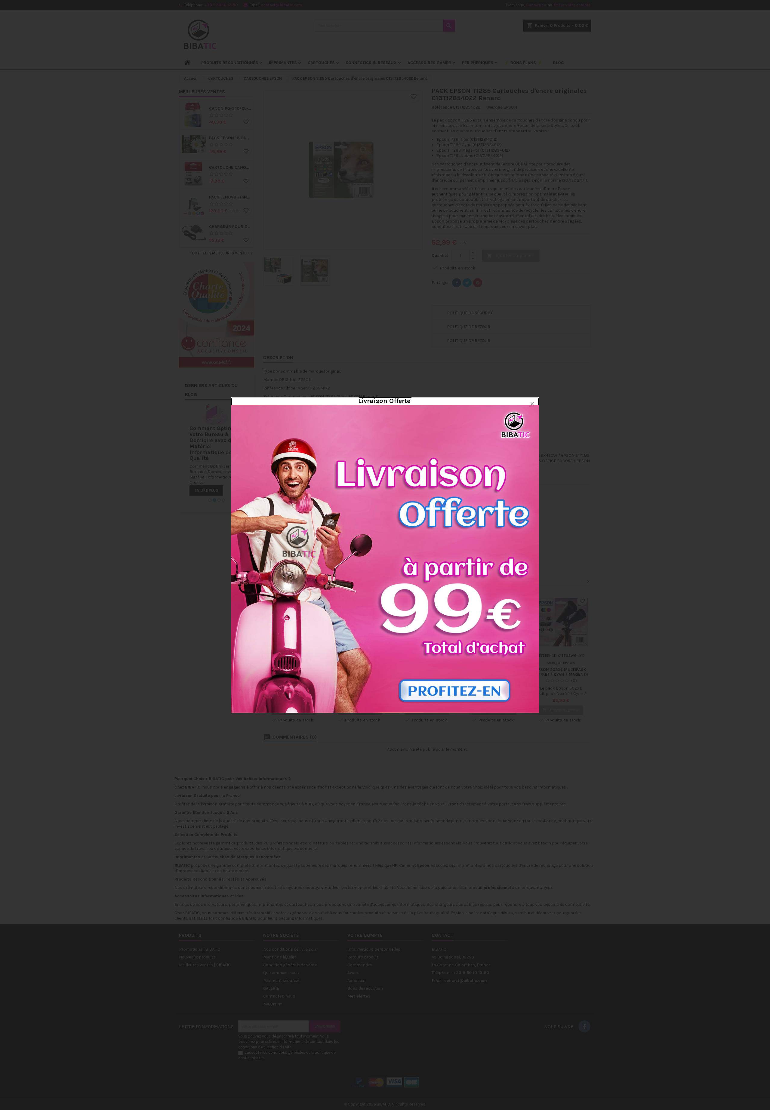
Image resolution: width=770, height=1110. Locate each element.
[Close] (532, 403)
